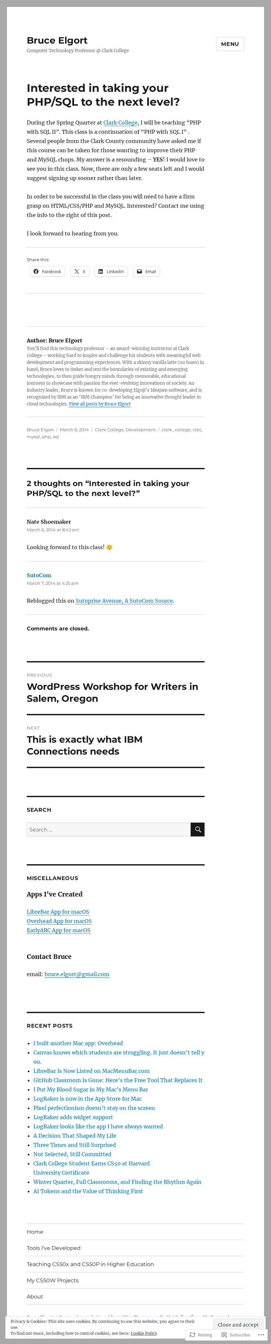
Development (141, 429)
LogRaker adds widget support (73, 1117)
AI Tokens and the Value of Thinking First (88, 1191)
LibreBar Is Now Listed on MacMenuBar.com (91, 1071)
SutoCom (39, 575)
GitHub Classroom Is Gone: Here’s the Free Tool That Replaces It (118, 1080)
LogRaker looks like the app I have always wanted (98, 1126)
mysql (33, 436)
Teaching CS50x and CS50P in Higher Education (90, 1264)
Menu (230, 44)
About (35, 1296)
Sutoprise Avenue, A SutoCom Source (124, 600)
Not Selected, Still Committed (72, 1154)
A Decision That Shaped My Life (74, 1135)
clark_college (176, 429)
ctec (197, 429)
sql (56, 436)
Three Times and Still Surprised (74, 1145)
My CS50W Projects (53, 1280)
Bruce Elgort (57, 40)
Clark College (120, 122)
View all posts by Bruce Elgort (100, 404)
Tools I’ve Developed (54, 1248)
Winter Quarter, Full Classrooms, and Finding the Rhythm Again (117, 1182)
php (46, 436)
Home (35, 1232)
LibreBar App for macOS (58, 911)
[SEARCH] (198, 829)
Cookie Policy (144, 1333)
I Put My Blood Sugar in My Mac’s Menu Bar (90, 1089)
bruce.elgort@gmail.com (77, 974)
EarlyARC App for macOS (59, 930)
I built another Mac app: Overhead (78, 1043)
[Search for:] (109, 829)
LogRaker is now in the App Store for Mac (87, 1098)
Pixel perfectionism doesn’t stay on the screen (94, 1108)
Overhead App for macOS (59, 921)
